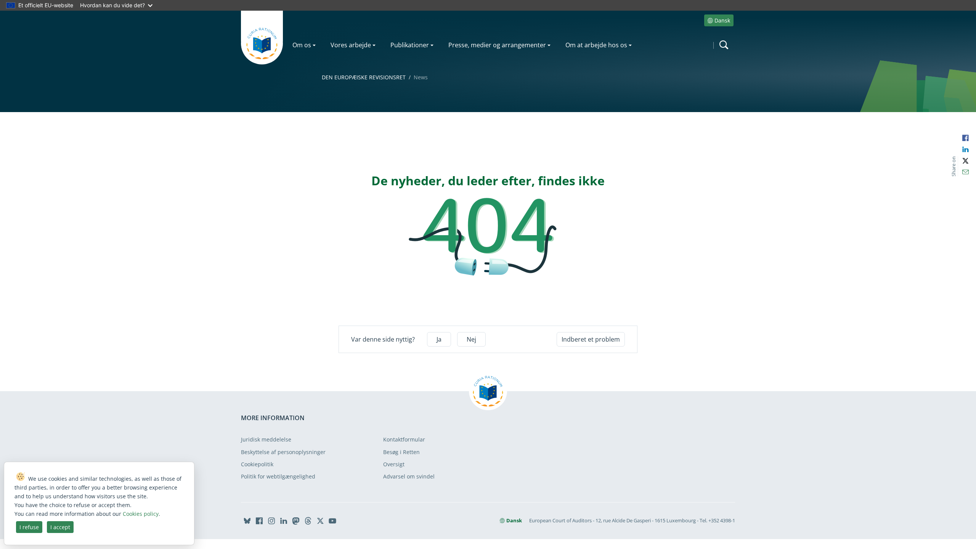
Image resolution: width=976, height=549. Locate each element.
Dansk (722, 20)
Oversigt (394, 464)
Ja (439, 339)
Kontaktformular (404, 439)
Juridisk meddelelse (266, 439)
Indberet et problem (591, 339)
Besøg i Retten (401, 452)
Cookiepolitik (257, 464)
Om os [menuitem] (301, 45)
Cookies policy (141, 513)
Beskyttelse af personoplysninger (283, 452)
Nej (471, 339)
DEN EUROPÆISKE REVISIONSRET (364, 77)
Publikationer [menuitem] (409, 45)
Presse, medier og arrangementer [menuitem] (497, 45)
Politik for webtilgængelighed (278, 476)
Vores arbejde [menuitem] (351, 45)
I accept (60, 527)
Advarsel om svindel (409, 476)
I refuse (29, 527)
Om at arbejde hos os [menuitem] (596, 45)
